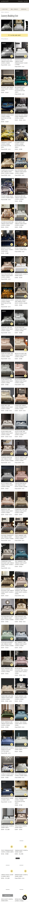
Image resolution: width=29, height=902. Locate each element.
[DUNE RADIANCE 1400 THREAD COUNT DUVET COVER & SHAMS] (21, 607)
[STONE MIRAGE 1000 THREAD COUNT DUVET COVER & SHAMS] (7, 370)
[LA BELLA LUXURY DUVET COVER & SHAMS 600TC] (7, 764)
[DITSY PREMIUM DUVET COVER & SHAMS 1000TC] (21, 764)
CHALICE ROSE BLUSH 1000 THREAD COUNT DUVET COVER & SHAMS (21, 485)
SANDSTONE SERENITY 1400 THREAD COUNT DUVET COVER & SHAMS (21, 301)
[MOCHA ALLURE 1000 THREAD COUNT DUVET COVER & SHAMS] (21, 186)
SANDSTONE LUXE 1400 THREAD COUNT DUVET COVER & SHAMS (7, 698)
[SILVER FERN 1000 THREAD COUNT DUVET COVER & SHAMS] (21, 318)
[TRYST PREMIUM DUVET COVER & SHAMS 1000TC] (7, 840)
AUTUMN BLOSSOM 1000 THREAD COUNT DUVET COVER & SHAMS (7, 224)
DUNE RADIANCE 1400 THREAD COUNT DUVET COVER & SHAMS (21, 618)
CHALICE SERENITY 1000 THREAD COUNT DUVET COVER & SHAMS (21, 459)
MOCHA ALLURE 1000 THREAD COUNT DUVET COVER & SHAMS (21, 198)
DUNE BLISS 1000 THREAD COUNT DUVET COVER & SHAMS (7, 511)
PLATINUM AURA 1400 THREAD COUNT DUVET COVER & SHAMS (7, 61)
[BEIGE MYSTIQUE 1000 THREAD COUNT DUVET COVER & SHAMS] (21, 344)
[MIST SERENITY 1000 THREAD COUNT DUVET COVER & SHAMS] (21, 633)
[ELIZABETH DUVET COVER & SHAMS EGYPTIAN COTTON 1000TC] (21, 133)
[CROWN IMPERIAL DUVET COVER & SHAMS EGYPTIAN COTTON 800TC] (7, 290)
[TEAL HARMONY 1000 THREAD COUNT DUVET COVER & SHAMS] (21, 552)
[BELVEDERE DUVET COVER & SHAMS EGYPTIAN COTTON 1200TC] (21, 78)
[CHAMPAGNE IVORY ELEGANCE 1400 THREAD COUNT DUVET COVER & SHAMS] (7, 552)
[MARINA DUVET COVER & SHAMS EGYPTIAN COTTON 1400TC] (7, 738)
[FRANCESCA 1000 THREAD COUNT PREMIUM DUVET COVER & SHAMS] (21, 50)
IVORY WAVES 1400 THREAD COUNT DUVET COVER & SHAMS (21, 224)
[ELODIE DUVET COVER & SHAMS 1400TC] (7, 816)
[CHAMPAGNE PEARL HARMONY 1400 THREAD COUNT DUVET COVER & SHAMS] (21, 579)
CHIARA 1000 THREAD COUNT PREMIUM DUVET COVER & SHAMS (21, 407)
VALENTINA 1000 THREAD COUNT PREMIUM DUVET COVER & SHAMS (21, 116)
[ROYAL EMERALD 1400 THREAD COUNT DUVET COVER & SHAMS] (7, 712)
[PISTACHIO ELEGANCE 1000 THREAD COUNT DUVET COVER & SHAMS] (7, 633)
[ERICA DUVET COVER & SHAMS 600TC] (7, 889)
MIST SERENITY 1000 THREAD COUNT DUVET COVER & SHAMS (21, 644)
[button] (24, 897)
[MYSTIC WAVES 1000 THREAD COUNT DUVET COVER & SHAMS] (7, 474)
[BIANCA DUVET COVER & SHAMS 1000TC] (21, 738)
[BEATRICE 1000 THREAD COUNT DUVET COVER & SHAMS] (7, 78)
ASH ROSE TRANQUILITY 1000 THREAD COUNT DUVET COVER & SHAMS (7, 537)
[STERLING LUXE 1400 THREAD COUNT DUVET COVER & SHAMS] (7, 318)
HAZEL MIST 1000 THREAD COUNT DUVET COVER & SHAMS (7, 407)
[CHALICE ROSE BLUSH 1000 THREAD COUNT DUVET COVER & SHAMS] (21, 474)
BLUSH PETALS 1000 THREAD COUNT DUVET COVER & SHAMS (21, 381)
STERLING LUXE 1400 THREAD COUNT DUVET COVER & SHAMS (7, 329)
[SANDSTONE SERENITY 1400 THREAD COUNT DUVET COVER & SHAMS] (21, 290)
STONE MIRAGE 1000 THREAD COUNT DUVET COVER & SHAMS (7, 381)
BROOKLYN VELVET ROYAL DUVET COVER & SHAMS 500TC (7, 250)
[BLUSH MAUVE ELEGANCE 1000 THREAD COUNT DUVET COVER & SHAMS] (21, 659)
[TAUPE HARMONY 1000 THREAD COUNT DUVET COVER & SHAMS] (21, 686)
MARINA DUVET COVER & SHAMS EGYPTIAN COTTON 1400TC (7, 749)
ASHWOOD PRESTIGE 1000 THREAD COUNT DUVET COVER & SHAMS (7, 459)
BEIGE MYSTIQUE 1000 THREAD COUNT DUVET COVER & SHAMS (21, 355)
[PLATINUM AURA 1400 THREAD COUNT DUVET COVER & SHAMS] (7, 50)
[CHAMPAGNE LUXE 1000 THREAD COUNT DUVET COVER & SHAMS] (21, 500)
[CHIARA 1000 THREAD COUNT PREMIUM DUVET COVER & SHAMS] (21, 396)
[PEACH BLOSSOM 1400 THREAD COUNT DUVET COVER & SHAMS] (7, 264)
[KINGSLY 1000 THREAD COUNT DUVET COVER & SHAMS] (21, 712)
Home (2, 12)
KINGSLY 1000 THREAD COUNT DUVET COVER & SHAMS (21, 723)
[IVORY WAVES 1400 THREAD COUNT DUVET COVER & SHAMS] (21, 212)
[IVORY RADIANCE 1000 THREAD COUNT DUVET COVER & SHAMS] (7, 659)
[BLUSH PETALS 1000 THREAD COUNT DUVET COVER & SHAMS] (21, 370)
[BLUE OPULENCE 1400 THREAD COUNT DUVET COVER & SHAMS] (21, 160)
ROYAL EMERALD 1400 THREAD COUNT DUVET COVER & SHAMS (7, 723)
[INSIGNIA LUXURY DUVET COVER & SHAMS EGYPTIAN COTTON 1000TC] (7, 105)
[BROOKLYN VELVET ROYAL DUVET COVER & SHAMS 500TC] (7, 238)
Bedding (7, 12)
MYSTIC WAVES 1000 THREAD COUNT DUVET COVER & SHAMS (7, 485)
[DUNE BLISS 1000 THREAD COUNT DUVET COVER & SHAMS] (7, 500)
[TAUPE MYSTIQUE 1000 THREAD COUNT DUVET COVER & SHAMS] (7, 344)
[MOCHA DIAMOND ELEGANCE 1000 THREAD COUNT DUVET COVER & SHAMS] (7, 579)
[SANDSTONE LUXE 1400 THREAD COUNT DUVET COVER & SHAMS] (7, 686)
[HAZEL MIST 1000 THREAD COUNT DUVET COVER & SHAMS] (7, 396)
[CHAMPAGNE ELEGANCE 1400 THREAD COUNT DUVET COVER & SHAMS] (7, 160)
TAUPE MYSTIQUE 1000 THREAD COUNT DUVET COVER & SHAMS (7, 355)
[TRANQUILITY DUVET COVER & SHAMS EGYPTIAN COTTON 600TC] (7, 133)
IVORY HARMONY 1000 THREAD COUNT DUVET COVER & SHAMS (21, 537)
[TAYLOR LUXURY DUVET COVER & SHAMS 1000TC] (7, 186)
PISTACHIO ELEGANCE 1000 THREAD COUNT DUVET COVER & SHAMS (7, 644)
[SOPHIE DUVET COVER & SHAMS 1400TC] (21, 264)
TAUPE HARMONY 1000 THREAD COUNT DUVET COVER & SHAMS (21, 698)
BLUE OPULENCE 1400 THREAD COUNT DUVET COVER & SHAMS (21, 172)
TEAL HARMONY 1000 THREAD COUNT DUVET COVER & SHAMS (21, 563)
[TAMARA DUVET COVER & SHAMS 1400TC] (21, 840)
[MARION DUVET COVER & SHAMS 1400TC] (21, 865)
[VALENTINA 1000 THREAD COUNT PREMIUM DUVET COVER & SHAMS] (21, 105)
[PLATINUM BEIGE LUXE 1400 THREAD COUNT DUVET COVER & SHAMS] (7, 607)
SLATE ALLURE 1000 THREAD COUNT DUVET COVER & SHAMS (21, 433)
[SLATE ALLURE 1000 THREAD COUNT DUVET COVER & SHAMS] (21, 422)
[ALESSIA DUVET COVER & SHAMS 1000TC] (7, 789)
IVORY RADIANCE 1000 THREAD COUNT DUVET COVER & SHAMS (7, 670)
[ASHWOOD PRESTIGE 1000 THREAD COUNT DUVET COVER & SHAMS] (7, 448)
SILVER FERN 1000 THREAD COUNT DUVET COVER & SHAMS (21, 329)
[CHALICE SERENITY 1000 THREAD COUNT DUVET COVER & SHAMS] (21, 448)
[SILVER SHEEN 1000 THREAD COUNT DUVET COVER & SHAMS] (7, 422)
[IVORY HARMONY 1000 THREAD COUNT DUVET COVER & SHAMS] (21, 526)
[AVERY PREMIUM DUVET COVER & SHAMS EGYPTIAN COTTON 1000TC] (21, 789)
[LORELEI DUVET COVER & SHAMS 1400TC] (7, 865)
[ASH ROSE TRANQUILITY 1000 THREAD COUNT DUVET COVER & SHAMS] (7, 526)
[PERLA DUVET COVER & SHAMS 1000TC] (21, 816)
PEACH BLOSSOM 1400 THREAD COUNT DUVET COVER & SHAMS (7, 275)
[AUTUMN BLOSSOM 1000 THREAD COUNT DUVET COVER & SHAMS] (7, 212)
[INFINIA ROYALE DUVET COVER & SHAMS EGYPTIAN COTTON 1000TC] (21, 889)
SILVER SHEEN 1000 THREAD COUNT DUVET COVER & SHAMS (7, 433)
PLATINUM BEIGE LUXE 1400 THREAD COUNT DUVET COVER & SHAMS (7, 618)
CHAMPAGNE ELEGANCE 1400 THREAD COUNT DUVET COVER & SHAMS (7, 172)
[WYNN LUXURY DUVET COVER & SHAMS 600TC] (21, 238)
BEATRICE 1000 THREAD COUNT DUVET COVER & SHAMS (7, 89)
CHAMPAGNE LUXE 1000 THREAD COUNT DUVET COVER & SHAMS (21, 511)
